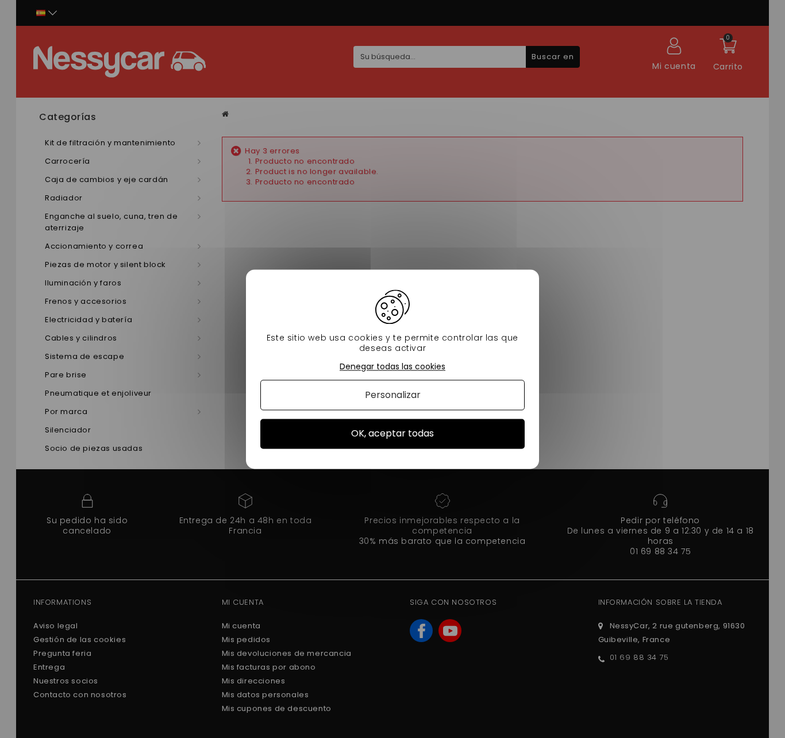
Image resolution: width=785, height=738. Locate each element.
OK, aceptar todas (392, 434)
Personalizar (393, 395)
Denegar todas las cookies (392, 367)
